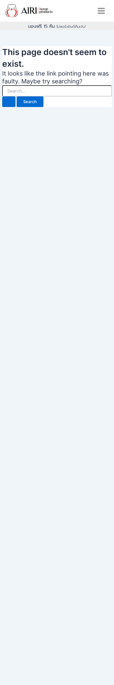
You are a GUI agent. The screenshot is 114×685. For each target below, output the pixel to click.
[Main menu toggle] (101, 11)
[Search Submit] (8, 101)
